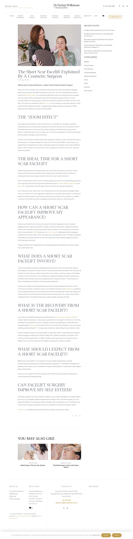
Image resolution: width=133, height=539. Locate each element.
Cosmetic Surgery (35, 499)
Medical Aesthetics (90, 76)
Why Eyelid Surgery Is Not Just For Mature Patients (66, 466)
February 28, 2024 (66, 463)
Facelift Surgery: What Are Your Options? (33, 465)
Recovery (87, 87)
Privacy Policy (19, 516)
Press (86, 83)
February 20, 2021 (24, 80)
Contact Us (33, 504)
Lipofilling (69, 289)
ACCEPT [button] (106, 535)
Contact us (22, 409)
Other (86, 80)
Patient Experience (36, 491)
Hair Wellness (88, 69)
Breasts (86, 61)
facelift (35, 232)
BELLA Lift (46, 103)
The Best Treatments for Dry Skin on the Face (99, 30)
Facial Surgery (88, 65)
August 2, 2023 (33, 463)
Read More (96, 535)
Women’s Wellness (36, 501)
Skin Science (88, 90)
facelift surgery (30, 95)
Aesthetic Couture (35, 494)
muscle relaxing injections (67, 183)
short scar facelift (52, 232)
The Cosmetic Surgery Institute (66, 317)
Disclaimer (27, 516)
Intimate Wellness (90, 72)
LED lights (33, 325)
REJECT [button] (117, 535)
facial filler (21, 186)
